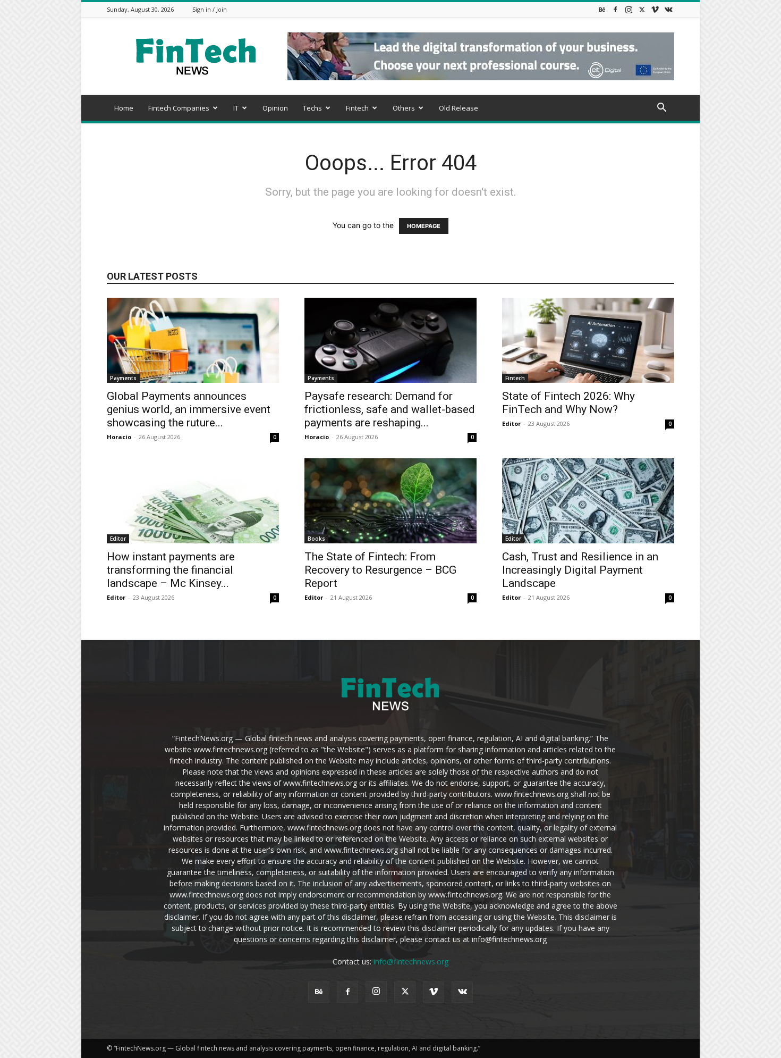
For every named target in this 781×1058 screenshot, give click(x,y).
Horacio (119, 437)
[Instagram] (628, 9)
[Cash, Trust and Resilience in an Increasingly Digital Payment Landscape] (588, 500)
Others (404, 108)
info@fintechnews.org (410, 961)
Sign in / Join (209, 9)
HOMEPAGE (423, 226)
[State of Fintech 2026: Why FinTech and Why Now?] (588, 340)
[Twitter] (642, 9)
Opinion (275, 108)
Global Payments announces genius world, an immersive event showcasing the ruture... (188, 409)
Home (123, 108)
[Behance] (602, 9)
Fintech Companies (178, 108)
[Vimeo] (655, 9)
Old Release (458, 108)
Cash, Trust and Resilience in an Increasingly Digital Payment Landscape (580, 570)
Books (316, 538)
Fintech (357, 108)
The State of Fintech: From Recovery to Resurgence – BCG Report (380, 570)
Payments (123, 378)
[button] (661, 109)
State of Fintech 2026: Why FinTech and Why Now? (568, 403)
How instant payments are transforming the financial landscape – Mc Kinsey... (171, 570)
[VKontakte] (668, 9)
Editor (511, 423)
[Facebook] (615, 9)
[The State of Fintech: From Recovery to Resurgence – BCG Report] (390, 500)
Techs (312, 108)
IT (236, 108)
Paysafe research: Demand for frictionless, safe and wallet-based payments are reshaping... (389, 409)
